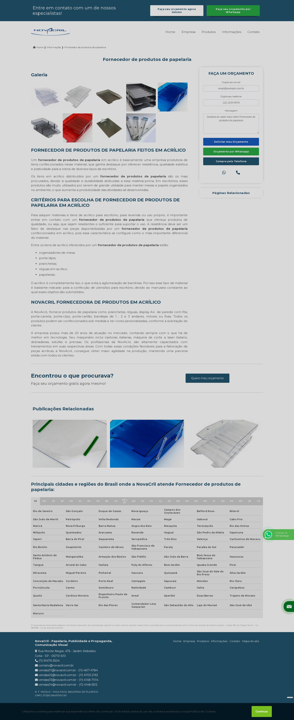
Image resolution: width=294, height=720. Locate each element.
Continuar (262, 711)
